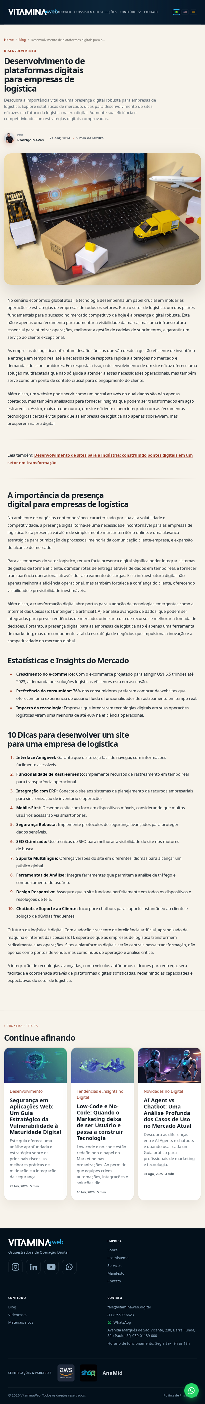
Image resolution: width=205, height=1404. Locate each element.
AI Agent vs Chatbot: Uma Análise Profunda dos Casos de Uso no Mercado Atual (168, 1112)
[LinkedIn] (33, 1267)
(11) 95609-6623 (121, 1314)
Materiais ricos (20, 1322)
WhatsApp (122, 1322)
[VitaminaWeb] (33, 12)
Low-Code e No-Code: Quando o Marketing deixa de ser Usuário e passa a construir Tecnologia (100, 1122)
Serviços (115, 1265)
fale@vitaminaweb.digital (129, 1306)
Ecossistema (118, 1257)
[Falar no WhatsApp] (191, 1390)
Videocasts (17, 1314)
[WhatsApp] (69, 1267)
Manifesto (116, 1273)
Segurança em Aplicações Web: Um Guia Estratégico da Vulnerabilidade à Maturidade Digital (35, 1116)
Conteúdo (128, 12)
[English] (185, 12)
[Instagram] (15, 1267)
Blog (22, 40)
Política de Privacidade (180, 1395)
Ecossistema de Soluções (95, 12)
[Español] (193, 12)
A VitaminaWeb (59, 12)
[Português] (176, 12)
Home (9, 40)
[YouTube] (51, 1267)
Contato (151, 12)
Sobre (113, 1249)
